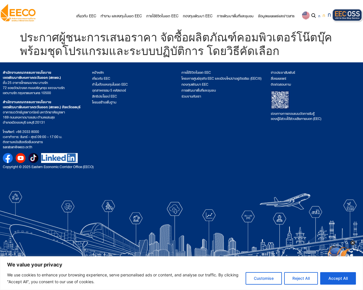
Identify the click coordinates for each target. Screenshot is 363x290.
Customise (264, 278)
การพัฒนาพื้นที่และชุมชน (235, 15)
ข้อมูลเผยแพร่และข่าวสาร (276, 15)
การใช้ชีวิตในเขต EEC (162, 15)
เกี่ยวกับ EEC (86, 15)
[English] (306, 15)
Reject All (301, 278)
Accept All (338, 278)
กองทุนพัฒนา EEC (197, 15)
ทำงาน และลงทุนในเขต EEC (121, 15)
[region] (181, 273)
